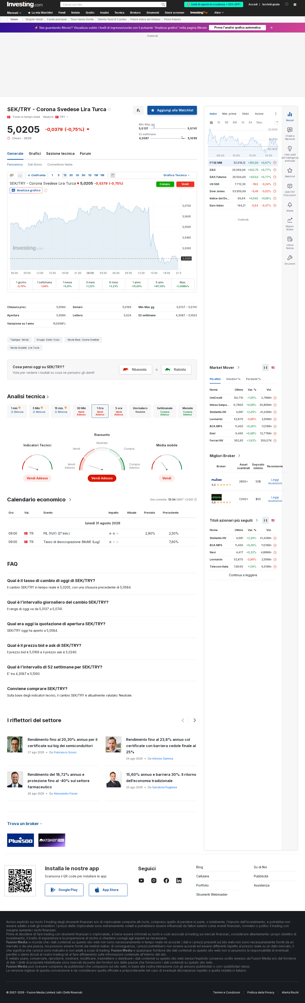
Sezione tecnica (60, 153)
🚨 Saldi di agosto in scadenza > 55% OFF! (213, 4)
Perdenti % (253, 379)
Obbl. (245, 113)
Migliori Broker (222, 455)
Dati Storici (35, 164)
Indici (213, 113)
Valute (14, 19)
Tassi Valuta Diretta (82, 19)
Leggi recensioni (275, 481)
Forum (85, 153)
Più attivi (215, 379)
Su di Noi (260, 867)
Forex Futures (172, 19)
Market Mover (222, 367)
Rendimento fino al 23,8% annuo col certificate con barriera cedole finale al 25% (161, 745)
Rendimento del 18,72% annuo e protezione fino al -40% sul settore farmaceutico (59, 780)
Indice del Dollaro (221, 198)
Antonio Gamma (162, 758)
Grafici (35, 153)
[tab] (17, 411)
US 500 (214, 184)
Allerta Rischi (290, 992)
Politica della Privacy (260, 992)
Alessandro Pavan (65, 793)
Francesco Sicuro (65, 752)
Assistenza (261, 885)
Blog (199, 867)
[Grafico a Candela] (11, 175)
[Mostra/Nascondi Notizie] (112, 175)
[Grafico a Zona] (20, 175)
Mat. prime (229, 113)
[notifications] (286, 4)
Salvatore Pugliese (164, 787)
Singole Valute (34, 19)
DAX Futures (218, 177)
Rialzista (180, 369)
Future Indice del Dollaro (145, 19)
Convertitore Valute (60, 164)
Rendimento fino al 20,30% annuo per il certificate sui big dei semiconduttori (62, 742)
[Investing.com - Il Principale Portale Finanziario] (24, 4)
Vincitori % (233, 379)
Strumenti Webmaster (212, 894)
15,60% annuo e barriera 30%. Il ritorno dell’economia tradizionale (161, 777)
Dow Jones (217, 191)
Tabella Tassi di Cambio (112, 19)
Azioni (259, 113)
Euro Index (217, 205)
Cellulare (202, 876)
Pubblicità (261, 876)
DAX (213, 170)
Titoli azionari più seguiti (231, 520)
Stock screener (174, 12)
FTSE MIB (216, 162)
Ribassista (139, 369)
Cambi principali (57, 19)
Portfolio (202, 885)
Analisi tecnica (26, 396)
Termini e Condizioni (226, 992)
